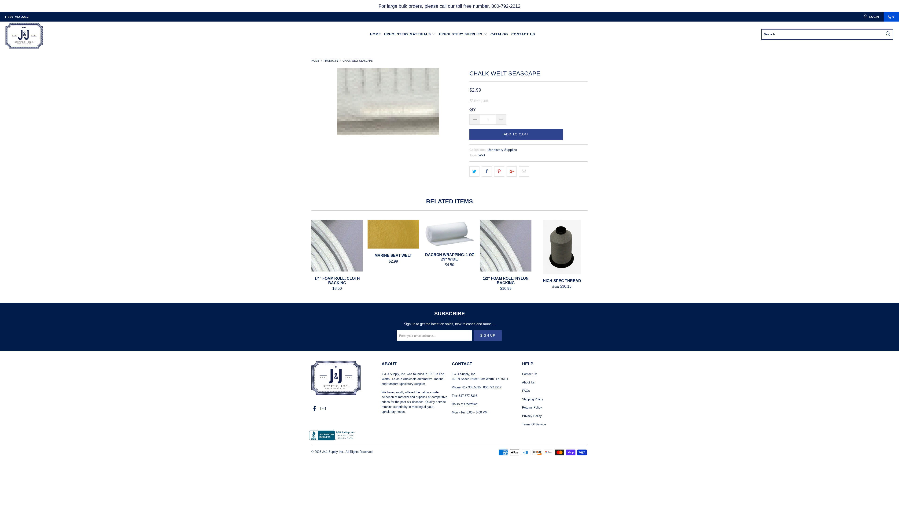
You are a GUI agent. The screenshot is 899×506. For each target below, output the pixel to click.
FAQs (526, 391)
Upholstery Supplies (461, 34)
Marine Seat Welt (393, 234)
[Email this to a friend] (524, 171)
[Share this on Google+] (512, 171)
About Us (528, 382)
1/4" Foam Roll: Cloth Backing (337, 246)
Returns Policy (532, 407)
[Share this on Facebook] (487, 171)
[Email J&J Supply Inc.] (323, 409)
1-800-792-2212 (17, 17)
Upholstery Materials (408, 34)
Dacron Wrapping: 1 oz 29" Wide (449, 234)
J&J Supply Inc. (333, 452)
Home (375, 34)
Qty (472, 110)
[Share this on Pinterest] (499, 171)
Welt (482, 155)
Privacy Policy (532, 416)
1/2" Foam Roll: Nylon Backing (505, 246)
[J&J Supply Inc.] (74, 36)
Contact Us (523, 34)
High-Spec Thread (562, 247)
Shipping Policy (532, 399)
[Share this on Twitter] (474, 171)
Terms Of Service (534, 424)
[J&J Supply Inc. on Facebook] (314, 409)
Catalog (499, 34)
